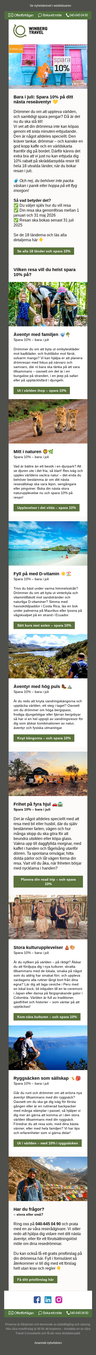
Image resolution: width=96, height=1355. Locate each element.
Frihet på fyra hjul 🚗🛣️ (38, 804)
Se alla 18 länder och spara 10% (43, 251)
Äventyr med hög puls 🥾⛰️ (43, 686)
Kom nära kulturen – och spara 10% (47, 1017)
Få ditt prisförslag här (35, 1279)
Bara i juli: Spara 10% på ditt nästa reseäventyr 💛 (43, 99)
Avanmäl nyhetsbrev (48, 1343)
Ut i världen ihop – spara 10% (41, 390)
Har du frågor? (29, 1209)
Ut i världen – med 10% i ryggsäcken (47, 1143)
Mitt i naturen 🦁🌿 (33, 451)
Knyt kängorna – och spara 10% (44, 738)
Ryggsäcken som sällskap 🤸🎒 (47, 1078)
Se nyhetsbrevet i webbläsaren (50, 5)
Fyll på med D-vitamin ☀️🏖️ (42, 573)
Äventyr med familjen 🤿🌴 (42, 334)
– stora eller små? (28, 1214)
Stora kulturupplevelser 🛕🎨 (44, 947)
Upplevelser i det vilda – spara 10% (46, 508)
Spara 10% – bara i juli (31, 340)
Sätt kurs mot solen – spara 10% (44, 625)
